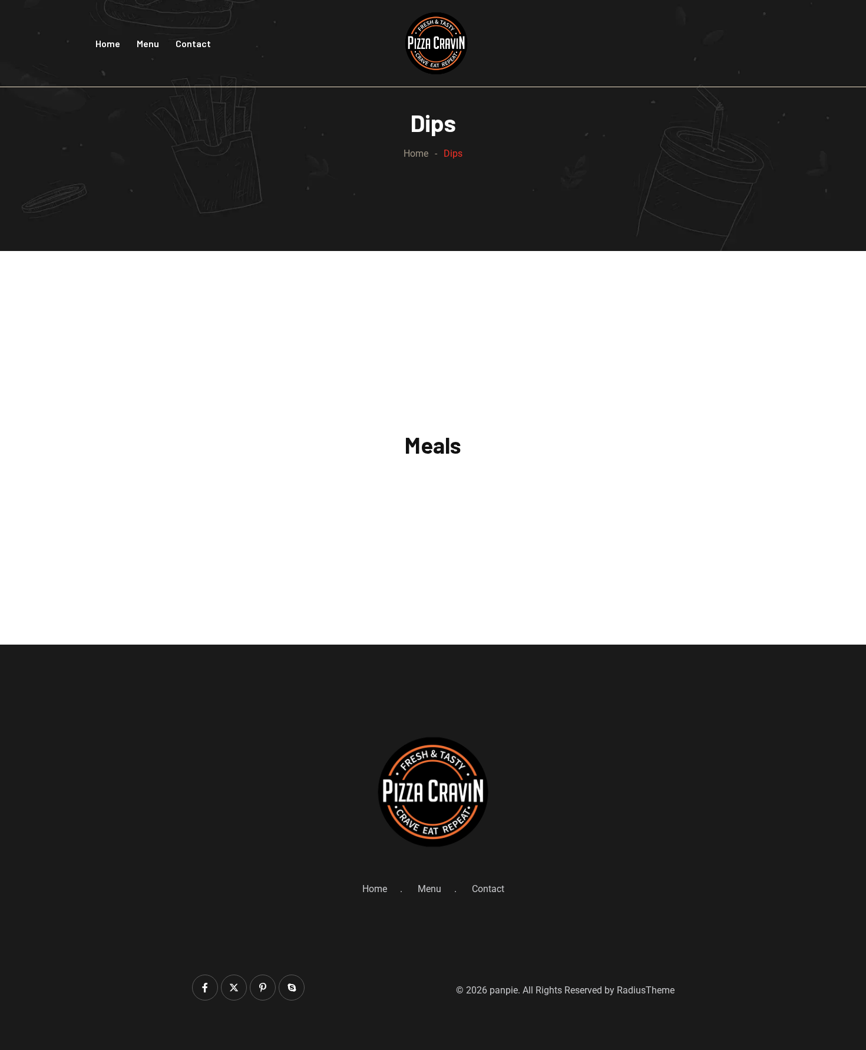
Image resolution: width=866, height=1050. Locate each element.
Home (107, 43)
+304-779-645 (733, 49)
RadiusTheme (646, 990)
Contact (193, 43)
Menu (148, 43)
